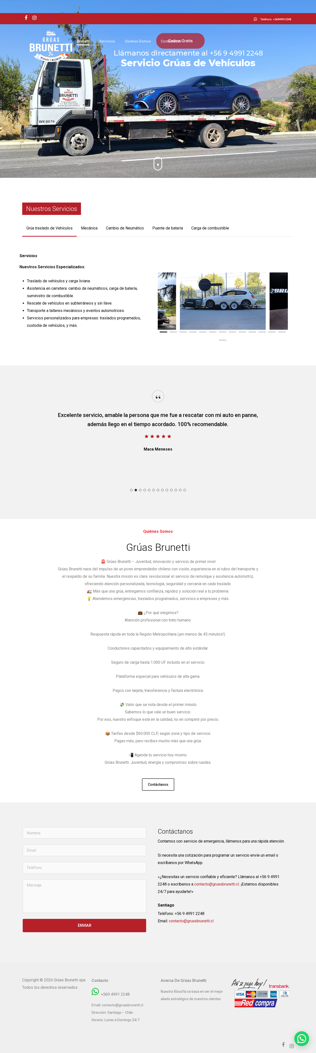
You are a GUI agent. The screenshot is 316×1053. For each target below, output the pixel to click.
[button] (49, 228)
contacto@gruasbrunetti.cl (216, 884)
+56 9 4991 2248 (189, 913)
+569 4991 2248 (115, 994)
